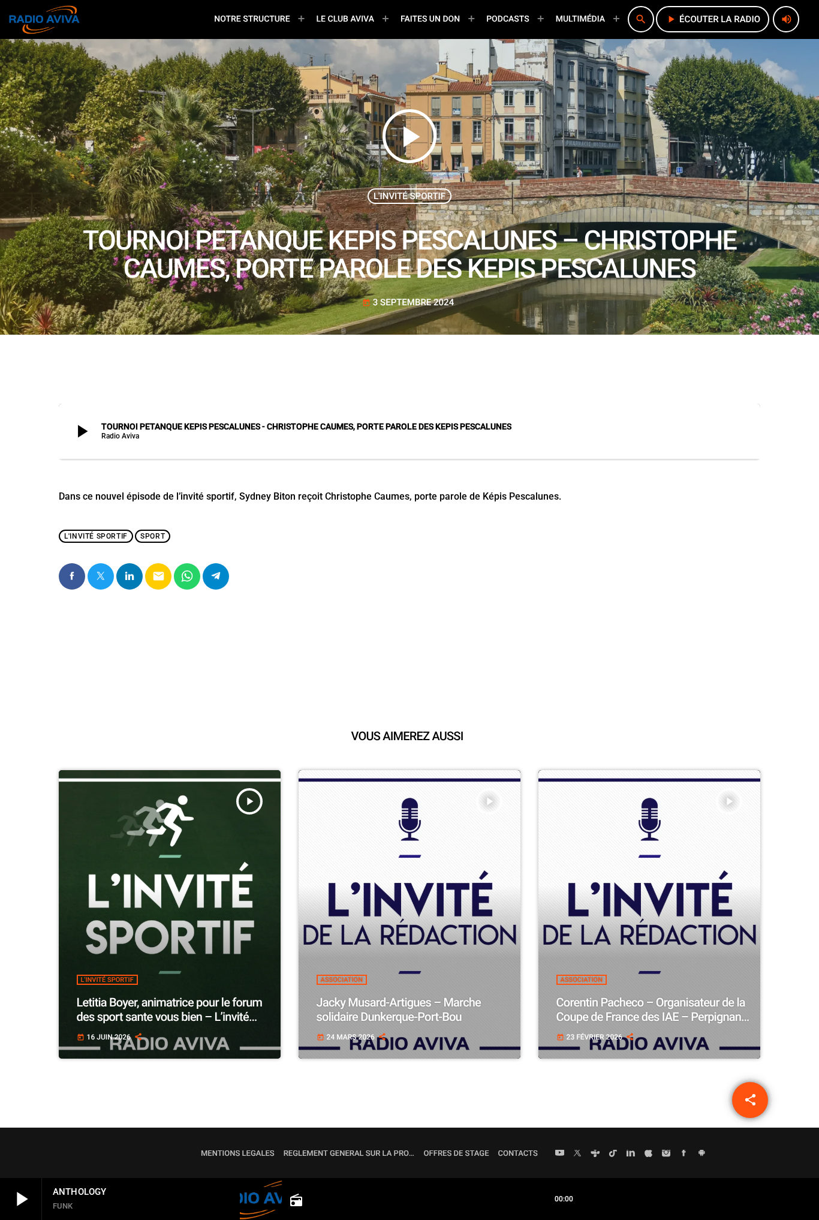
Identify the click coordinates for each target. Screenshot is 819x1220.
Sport (152, 536)
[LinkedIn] (631, 1154)
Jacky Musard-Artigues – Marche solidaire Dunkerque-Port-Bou (399, 1009)
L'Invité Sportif (409, 196)
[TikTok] (613, 1154)
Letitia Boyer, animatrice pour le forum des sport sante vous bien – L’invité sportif (170, 1016)
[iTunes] (649, 1154)
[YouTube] (560, 1154)
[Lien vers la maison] (44, 19)
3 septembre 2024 (408, 302)
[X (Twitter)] (577, 1154)
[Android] (701, 1154)
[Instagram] (666, 1154)
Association (342, 980)
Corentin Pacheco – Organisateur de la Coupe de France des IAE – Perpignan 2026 (650, 1016)
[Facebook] (684, 1154)
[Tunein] (595, 1154)
